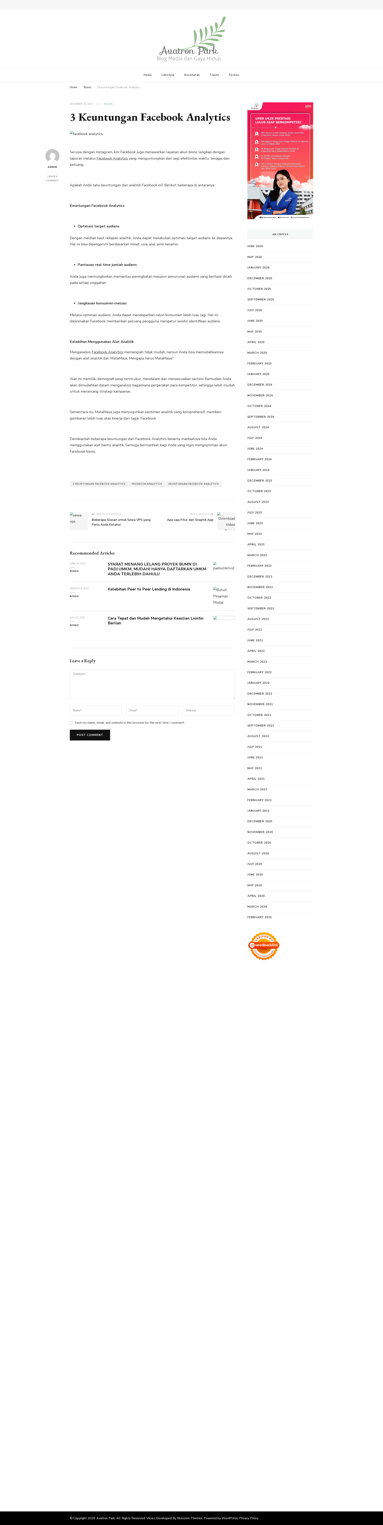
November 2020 (260, 832)
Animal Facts (288, 1233)
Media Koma (266, 1358)
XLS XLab (255, 1239)
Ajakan (290, 1421)
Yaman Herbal (275, 1239)
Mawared (255, 1208)
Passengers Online (262, 1025)
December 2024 (259, 385)
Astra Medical (271, 1220)
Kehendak (266, 1459)
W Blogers (265, 1050)
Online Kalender (268, 1201)
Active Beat (298, 1239)
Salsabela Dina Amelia (265, 1346)
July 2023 (254, 512)
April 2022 (256, 651)
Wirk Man (300, 1296)
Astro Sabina (266, 1038)
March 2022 (257, 662)
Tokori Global (258, 1245)
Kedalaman (302, 1446)
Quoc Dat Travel (291, 1025)
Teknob (285, 1289)
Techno (234, 75)
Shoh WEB (293, 1107)
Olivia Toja (303, 1057)
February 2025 (259, 363)
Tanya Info (273, 1484)
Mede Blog (277, 1176)
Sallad (294, 1120)
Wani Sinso (297, 1076)
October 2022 (259, 598)
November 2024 (260, 395)
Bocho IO (254, 1258)
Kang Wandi (283, 1327)
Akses (269, 1427)
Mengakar (255, 1427)
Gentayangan (288, 1440)
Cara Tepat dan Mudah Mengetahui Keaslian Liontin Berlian (155, 621)
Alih (268, 1396)
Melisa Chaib (257, 1063)
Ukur (251, 1440)
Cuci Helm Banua (275, 1321)
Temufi (293, 1164)
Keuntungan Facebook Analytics (194, 484)
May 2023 (254, 534)
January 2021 (258, 811)
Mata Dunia (268, 1289)
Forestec (287, 1258)
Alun (260, 1396)
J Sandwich (297, 1264)
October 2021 (259, 715)
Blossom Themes (189, 1518)
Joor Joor (293, 1189)
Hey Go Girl (292, 988)
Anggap (281, 1427)
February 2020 (259, 917)
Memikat (254, 1453)
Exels (301, 1138)
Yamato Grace (286, 1050)
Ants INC (303, 1019)
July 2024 (254, 438)
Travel (214, 75)
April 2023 (256, 544)
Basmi (293, 1402)
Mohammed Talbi (270, 1189)
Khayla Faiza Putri (289, 1314)
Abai (251, 1396)
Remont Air (256, 1264)
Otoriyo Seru (267, 1226)
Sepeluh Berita (288, 1478)
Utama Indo (268, 1088)
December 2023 (259, 481)
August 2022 (258, 619)
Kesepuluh (284, 1459)
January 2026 (258, 267)
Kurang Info (294, 1346)
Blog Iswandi (273, 1333)
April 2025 (256, 342)
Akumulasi (292, 1396)
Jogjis (295, 1069)
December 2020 (259, 821)
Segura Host (297, 1157)
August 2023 (258, 502)
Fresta (263, 1076)
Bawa (272, 1409)
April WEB (278, 1076)
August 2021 (258, 736)
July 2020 (254, 864)
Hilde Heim (268, 1019)
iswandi (285, 1308)
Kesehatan (192, 75)
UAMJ (305, 1233)
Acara (279, 1390)
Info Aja (276, 1384)
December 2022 (259, 576)
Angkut (253, 1402)
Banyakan (270, 1446)
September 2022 (260, 608)
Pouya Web (257, 1176)
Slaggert (267, 1082)
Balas (303, 1402)
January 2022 (258, 683)
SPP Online (287, 1145)
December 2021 (259, 694)
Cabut (307, 1415)
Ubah (288, 1434)
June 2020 (255, 875)
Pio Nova (287, 1183)
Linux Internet (259, 1270)
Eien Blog (280, 1120)
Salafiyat (295, 1044)
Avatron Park (105, 1518)
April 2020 (256, 896)
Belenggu (255, 1415)
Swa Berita (285, 1057)
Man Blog (255, 1302)
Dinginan (254, 1446)
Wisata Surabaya (285, 1283)
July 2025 (254, 310)
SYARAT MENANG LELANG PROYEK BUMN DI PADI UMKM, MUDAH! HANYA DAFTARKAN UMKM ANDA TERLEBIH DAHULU (157, 569)
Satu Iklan (287, 1365)
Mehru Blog (265, 1057)
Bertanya (254, 1390)
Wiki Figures (278, 1000)
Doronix (275, 988)
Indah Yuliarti (258, 1384)
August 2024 (258, 427)
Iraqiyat (272, 1183)
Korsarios (271, 1208)
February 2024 (259, 459)
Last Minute (289, 1208)
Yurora (274, 1063)
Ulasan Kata (266, 1440)
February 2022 (259, 672)
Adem (301, 1421)
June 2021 (255, 757)
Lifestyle (168, 75)
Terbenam (286, 1409)
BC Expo (271, 1195)
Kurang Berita (258, 1352)
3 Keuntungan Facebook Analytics (99, 484)
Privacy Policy (249, 1518)
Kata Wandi (299, 1321)
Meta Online (291, 1063)
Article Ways (289, 1195)
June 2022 (255, 640)
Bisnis (108, 104)
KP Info (284, 1088)
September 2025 (260, 299)
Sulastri (276, 1107)
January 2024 (258, 470)
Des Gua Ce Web (286, 1270)
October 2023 (259, 491)
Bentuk (280, 1415)
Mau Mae (271, 1296)
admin (52, 167)
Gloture (271, 1145)
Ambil (277, 1396)
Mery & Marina (259, 1120)
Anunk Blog (269, 975)
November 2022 (260, 587)
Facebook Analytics (147, 484)
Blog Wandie (289, 1339)
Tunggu (300, 1434)
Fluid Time (256, 1183)
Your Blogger (267, 1365)
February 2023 (259, 566)
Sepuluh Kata (293, 1465)
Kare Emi (280, 1170)
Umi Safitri (303, 1377)
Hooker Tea (276, 1164)
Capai (264, 1434)
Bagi (283, 1402)
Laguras (289, 1138)
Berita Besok (287, 1358)
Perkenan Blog (282, 1472)
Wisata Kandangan (262, 1339)
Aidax (296, 1088)
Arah (275, 1402)
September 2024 (260, 417)
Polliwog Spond (274, 994)
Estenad (268, 1095)
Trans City (300, 1289)
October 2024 (259, 406)
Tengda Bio (256, 1164)
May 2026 (254, 257)
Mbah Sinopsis (278, 1069)
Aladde (253, 1082)
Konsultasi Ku (269, 1465)
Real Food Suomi (297, 1201)
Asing (265, 1402)
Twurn (303, 1038)
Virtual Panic (294, 1101)
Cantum (254, 1421)
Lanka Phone (257, 988)
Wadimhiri (287, 1019)
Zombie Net (257, 1113)
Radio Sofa (269, 1308)
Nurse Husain (258, 1107)
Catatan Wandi (259, 1327)
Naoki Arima (277, 1264)
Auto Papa (284, 1032)
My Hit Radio (286, 1082)
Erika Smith (287, 1151)
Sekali (252, 1459)
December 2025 (259, 278)
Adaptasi (292, 1390)
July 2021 (254, 747)
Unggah (276, 1434)
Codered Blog (298, 1176)
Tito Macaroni (281, 1277)
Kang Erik (255, 1296)
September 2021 (260, 725)
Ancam (307, 1396)
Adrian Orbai (267, 1151)
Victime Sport (295, 1220)
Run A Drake (274, 1252)
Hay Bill (301, 1258)
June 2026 (255, 246)
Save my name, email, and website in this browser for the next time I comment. (130, 723)
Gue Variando (266, 1233)
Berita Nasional (283, 1352)
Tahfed (285, 1296)
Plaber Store (284, 1007)
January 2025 (258, 374)
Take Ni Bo (268, 1013)
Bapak (305, 1440)
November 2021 (260, 704)
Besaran (285, 1446)
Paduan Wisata (291, 1371)
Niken (268, 1302)
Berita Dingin (258, 1472)
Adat (305, 1390)
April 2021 (256, 779)
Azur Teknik (290, 975)
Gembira (270, 1453)
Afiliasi (268, 1390)
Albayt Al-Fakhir (260, 1032)
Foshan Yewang (260, 1007)
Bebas (301, 1409)
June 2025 (255, 321)
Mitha (260, 1069)
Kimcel (298, 981)
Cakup (267, 1421)
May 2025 (254, 332)
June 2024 (255, 449)
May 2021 (254, 768)
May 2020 (254, 885)
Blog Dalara (287, 1038)
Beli (263, 1409)
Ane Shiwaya (298, 1170)
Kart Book (255, 1145)
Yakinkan (285, 1453)
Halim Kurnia (283, 1377)
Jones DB (263, 1283)
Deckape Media (283, 1245)
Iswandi (253, 1321)
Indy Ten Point (292, 1214)
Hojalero (305, 1113)
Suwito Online (286, 1302)
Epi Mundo (256, 1044)
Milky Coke (287, 1226)
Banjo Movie (296, 1252)
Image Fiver (282, 981)
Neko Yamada (300, 1000)
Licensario (271, 1214)
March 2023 (257, 555)
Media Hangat (294, 1484)
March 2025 (257, 353)
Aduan (278, 1421)
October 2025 (259, 289)
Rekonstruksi (291, 1126)
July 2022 (254, 630)
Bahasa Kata (257, 1490)
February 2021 (259, 800)
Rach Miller (273, 1138)
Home (148, 75)
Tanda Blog (265, 1478)
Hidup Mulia (268, 1132)
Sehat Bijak (292, 1384)
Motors (253, 975)
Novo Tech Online (282, 1113)
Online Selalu (267, 1371)
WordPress (230, 1518)
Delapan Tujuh (259, 981)
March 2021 (257, 789)
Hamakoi (283, 1095)
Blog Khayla (295, 1333)
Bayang (253, 1409)
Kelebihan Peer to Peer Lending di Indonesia (149, 589)
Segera (298, 1453)
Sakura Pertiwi (259, 1377)
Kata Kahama (276, 1044)
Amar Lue (264, 1170)
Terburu (294, 1415)
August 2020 (258, 853)
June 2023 (255, 523)
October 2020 (259, 843)
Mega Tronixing (273, 1157)
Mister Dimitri (268, 1126)
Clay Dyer (271, 1258)
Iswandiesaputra (260, 1314)
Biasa (269, 1415)
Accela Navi (287, 1013)
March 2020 (257, 907)
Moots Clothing (270, 1101)
